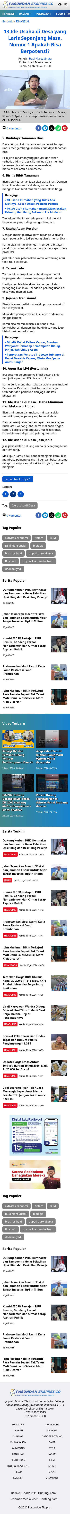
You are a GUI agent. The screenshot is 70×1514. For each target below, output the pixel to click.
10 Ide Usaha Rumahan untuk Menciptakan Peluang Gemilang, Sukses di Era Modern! (35, 210)
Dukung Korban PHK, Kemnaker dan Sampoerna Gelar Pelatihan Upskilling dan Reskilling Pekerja (25, 593)
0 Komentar (14, 128)
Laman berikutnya (16, 479)
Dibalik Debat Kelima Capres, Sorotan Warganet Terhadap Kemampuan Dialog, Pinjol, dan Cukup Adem (33, 346)
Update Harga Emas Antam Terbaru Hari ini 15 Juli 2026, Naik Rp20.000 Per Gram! (25, 1065)
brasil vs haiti (13, 553)
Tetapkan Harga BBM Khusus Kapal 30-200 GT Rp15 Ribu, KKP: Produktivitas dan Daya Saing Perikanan (24, 982)
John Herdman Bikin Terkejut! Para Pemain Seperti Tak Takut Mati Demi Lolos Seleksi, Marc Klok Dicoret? (23, 696)
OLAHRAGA (10, 965)
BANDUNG (18, 1454)
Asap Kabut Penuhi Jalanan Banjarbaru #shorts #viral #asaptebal (49, 756)
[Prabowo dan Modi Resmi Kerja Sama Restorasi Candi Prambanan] (59, 672)
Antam (39, 538)
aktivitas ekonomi (16, 538)
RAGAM (52, 1454)
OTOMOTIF (52, 1477)
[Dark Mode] (60, 5)
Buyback (10, 561)
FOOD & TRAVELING (18, 1465)
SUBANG (18, 1436)
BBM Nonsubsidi (15, 545)
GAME (52, 1442)
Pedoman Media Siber (24, 1499)
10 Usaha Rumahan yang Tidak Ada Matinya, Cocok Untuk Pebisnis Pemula (31, 202)
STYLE (52, 1448)
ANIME (52, 1465)
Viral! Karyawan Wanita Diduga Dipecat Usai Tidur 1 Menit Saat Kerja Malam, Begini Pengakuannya (24, 1012)
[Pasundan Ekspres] (27, 5)
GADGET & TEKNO (52, 1436)
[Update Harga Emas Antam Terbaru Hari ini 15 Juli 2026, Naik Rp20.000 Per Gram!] (59, 1068)
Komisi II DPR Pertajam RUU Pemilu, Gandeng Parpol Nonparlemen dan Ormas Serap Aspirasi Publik (24, 643)
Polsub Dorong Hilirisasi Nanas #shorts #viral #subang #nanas (52, 800)
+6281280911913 (35, 1412)
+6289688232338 (35, 1416)
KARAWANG (18, 1448)
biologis (38, 545)
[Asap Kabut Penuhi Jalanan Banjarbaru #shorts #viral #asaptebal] (52, 739)
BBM (53, 538)
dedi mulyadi (13, 569)
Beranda (7, 21)
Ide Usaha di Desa (23, 505)
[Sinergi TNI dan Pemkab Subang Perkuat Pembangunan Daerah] (18, 739)
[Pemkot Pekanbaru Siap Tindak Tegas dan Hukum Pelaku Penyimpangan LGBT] (59, 1042)
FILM (52, 1460)
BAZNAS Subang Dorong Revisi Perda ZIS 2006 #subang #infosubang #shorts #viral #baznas (16, 802)
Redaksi (16, 1493)
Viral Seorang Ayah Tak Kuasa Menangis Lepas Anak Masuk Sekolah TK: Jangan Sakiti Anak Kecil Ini (24, 1093)
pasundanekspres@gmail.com (35, 1408)
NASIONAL (10, 854)
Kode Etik (30, 1493)
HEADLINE (8, 13)
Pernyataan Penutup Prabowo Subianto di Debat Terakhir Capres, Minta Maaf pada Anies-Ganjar (34, 358)
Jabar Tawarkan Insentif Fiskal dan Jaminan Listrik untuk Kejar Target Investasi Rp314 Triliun (25, 617)
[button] (25, 13)
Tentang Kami (49, 1499)
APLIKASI (52, 1430)
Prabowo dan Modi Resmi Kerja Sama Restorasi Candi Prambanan (24, 670)
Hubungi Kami (47, 1493)
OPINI (52, 1471)
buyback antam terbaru (38, 561)
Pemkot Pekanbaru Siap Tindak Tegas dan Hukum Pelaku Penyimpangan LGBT (24, 1039)
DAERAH (24, 13)
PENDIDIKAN (43, 13)
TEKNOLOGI (52, 1424)
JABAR (7, 880)
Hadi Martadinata (40, 58)
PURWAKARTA (18, 1442)
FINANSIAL (22, 21)
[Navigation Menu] (66, 5)
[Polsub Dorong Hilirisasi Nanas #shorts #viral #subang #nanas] (52, 783)
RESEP (18, 1471)
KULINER (18, 1477)
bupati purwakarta (41, 553)
